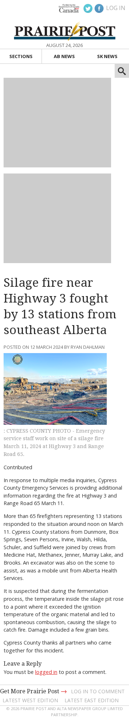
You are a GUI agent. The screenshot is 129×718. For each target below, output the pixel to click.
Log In (115, 8)
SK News (107, 56)
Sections (21, 56)
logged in (46, 672)
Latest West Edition (30, 700)
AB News (64, 56)
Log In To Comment (98, 691)
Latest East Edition (91, 700)
